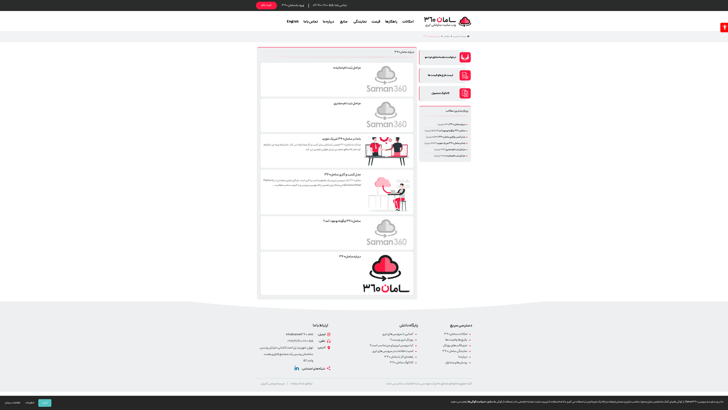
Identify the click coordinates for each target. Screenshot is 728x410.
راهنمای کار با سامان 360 (398, 357)
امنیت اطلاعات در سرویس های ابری (392, 351)
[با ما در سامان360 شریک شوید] (386, 151)
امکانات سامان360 (455, 334)
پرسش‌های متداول (456, 363)
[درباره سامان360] (386, 274)
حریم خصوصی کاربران (272, 384)
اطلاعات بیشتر (12, 403)
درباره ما (328, 21)
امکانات (408, 21)
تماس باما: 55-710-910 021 (330, 5)
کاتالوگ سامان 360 (401, 363)
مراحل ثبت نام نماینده (347, 68)
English (293, 21)
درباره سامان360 (350, 257)
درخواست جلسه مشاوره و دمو (440, 57)
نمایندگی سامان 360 (454, 351)
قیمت (376, 21)
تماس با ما (311, 21)
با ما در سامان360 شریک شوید (341, 139)
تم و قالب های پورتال (455, 346)
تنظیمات (29, 403)
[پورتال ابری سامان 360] (447, 22)
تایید (45, 403)
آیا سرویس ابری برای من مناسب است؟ (391, 346)
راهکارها (391, 21)
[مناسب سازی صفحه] (724, 27)
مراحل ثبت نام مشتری (347, 103)
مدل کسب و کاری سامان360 (342, 175)
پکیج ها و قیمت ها (456, 340)
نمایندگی (360, 21)
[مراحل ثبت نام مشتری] (386, 115)
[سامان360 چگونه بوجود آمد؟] (386, 233)
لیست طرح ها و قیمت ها (440, 75)
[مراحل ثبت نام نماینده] (386, 80)
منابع (344, 21)
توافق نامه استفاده (301, 384)
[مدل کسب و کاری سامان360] (386, 192)
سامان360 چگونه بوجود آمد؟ (342, 221)
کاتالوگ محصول (440, 93)
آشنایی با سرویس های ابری (397, 334)
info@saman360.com (299, 335)
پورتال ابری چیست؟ (401, 340)
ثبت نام (266, 5)
